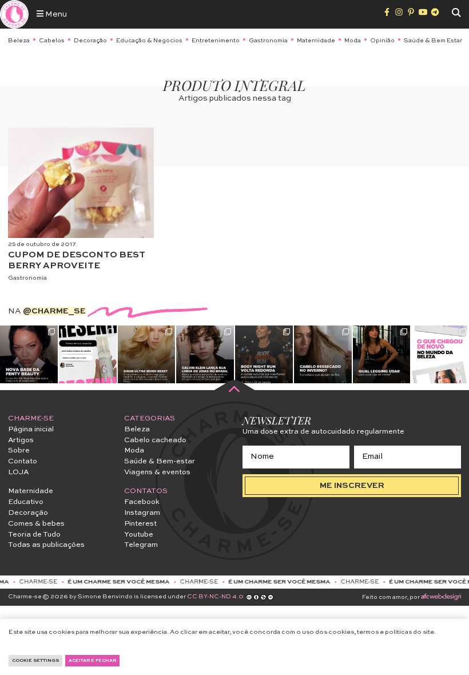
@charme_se (54, 311)
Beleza (19, 40)
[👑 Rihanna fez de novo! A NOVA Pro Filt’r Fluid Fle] (29, 354)
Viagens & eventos (157, 472)
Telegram (141, 545)
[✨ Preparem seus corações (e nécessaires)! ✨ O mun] (440, 354)
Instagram (142, 513)
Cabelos (52, 40)
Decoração (90, 40)
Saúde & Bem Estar (433, 40)
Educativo (25, 502)
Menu (55, 14)
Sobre (19, 450)
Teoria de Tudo (34, 534)
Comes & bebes (36, 523)
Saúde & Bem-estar (159, 461)
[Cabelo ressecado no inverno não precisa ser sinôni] (323, 354)
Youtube (138, 534)
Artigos (21, 440)
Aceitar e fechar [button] (92, 660)
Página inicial (31, 429)
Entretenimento (216, 40)
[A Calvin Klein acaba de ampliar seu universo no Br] (205, 354)
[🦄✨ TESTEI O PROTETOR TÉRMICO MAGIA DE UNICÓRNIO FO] (88, 354)
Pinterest (140, 523)
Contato (22, 461)
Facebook (142, 502)
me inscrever (352, 486)
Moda (352, 40)
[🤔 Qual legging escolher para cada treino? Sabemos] (382, 354)
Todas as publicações (46, 545)
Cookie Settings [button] (35, 660)
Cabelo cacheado (155, 440)
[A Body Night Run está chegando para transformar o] (264, 354)
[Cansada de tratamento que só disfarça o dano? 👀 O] (147, 354)
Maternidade (316, 40)
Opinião (382, 40)
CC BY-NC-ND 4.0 (215, 596)
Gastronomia (268, 40)
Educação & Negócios (149, 40)
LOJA (18, 472)
